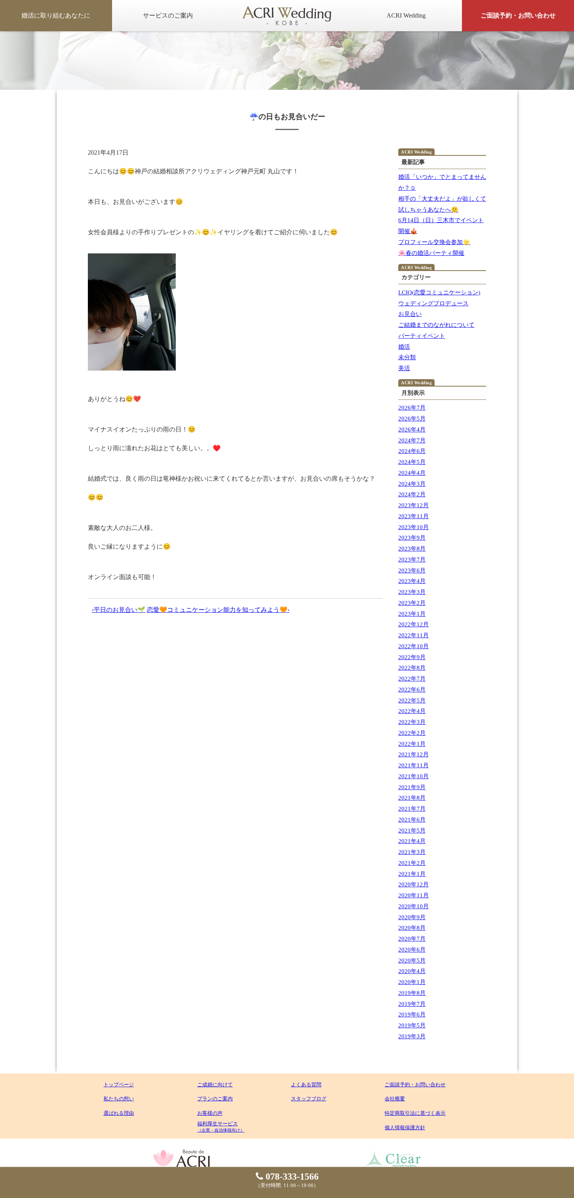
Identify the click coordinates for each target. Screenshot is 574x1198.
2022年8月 (412, 668)
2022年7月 (412, 679)
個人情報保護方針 (405, 1127)
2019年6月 (412, 1014)
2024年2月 (412, 494)
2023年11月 (413, 516)
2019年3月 (412, 1036)
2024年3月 (412, 484)
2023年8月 (412, 549)
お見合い (410, 314)
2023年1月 (412, 614)
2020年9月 (412, 917)
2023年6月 (412, 570)
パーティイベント (421, 336)
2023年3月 (412, 592)
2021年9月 (412, 787)
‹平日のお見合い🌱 (118, 609)
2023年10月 (413, 527)
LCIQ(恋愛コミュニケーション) (439, 292)
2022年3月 (412, 722)
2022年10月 (413, 646)
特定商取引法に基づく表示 (415, 1113)
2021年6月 (412, 819)
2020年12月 (413, 884)
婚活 (404, 347)
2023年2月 (412, 603)
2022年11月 (413, 635)
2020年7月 (412, 939)
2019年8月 (412, 993)
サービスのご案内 (168, 15)
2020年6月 (412, 950)
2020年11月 (413, 895)
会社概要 (395, 1099)
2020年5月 (412, 960)
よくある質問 (306, 1084)
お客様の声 (210, 1113)
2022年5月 (412, 700)
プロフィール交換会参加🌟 (434, 242)
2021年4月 (412, 841)
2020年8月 (412, 928)
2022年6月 (412, 689)
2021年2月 (412, 863)
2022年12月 (413, 624)
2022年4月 (412, 711)
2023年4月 (412, 581)
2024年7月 (412, 440)
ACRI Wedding (406, 15)
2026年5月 (412, 418)
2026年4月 (412, 429)
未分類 (407, 357)
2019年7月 (412, 1004)
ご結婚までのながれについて (436, 325)
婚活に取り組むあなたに (55, 15)
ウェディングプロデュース (433, 303)
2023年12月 (413, 505)
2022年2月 (412, 733)
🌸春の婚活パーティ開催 (431, 253)
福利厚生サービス (220, 1126)
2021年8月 (412, 798)
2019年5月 (412, 1025)
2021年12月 (413, 754)
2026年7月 (412, 408)
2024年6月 (412, 451)
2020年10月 (413, 906)
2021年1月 (412, 874)
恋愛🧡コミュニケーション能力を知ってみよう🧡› (218, 609)
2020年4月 (412, 971)
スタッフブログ (308, 1099)
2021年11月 (413, 765)
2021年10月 (413, 776)
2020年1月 (412, 982)
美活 (404, 368)
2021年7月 (412, 809)
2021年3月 (412, 852)
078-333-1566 (291, 1176)
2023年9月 (412, 538)
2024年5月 (412, 462)
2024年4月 (412, 473)
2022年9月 (412, 657)
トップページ (118, 1084)
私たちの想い (118, 1099)
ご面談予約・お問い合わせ (518, 15)
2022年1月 (412, 744)
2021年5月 (412, 830)
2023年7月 (412, 559)
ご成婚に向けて (215, 1084)
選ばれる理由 (118, 1113)
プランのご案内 (215, 1099)
